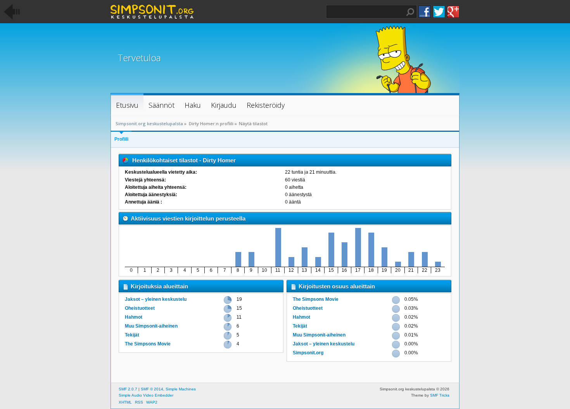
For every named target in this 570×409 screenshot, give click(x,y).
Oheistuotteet (140, 308)
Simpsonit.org (308, 353)
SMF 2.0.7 (128, 389)
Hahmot (133, 317)
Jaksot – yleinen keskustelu (156, 299)
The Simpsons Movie (148, 344)
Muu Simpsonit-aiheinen (151, 326)
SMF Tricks (439, 395)
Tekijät (132, 335)
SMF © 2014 (152, 389)
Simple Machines (181, 389)
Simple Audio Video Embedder (146, 395)
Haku (410, 12)
